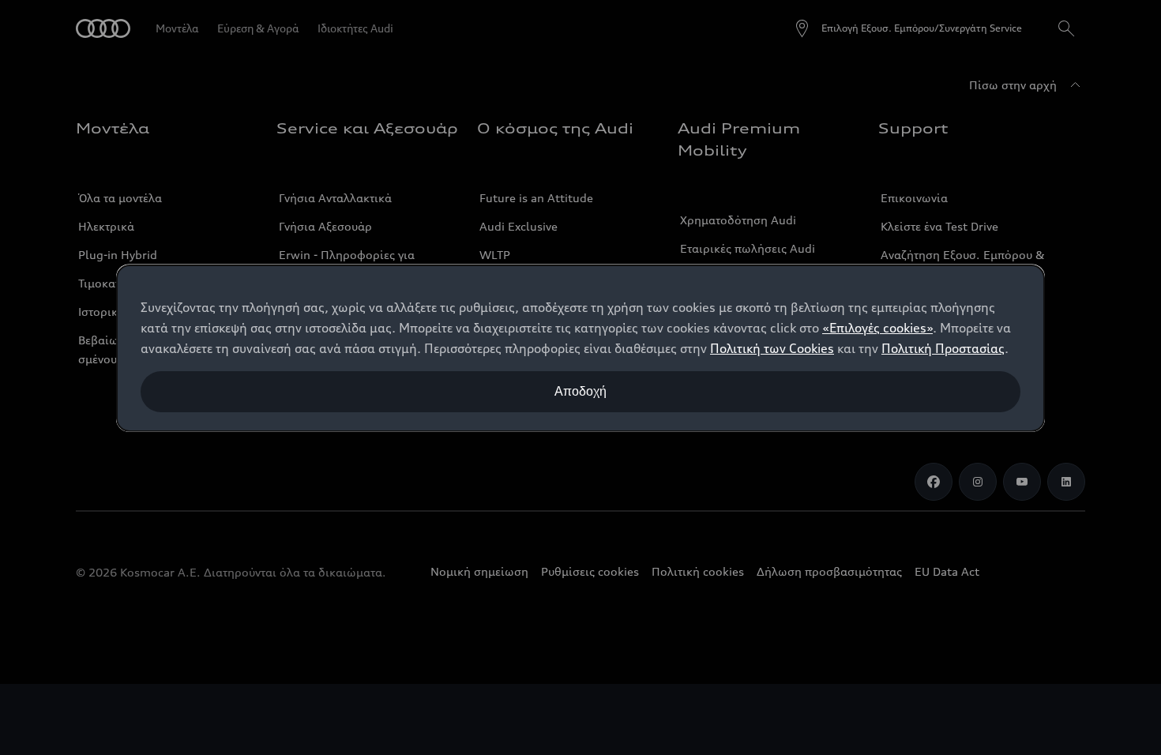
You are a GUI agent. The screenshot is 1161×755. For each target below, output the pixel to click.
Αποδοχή (580, 391)
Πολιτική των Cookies (772, 348)
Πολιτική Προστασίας (943, 348)
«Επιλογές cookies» (877, 328)
